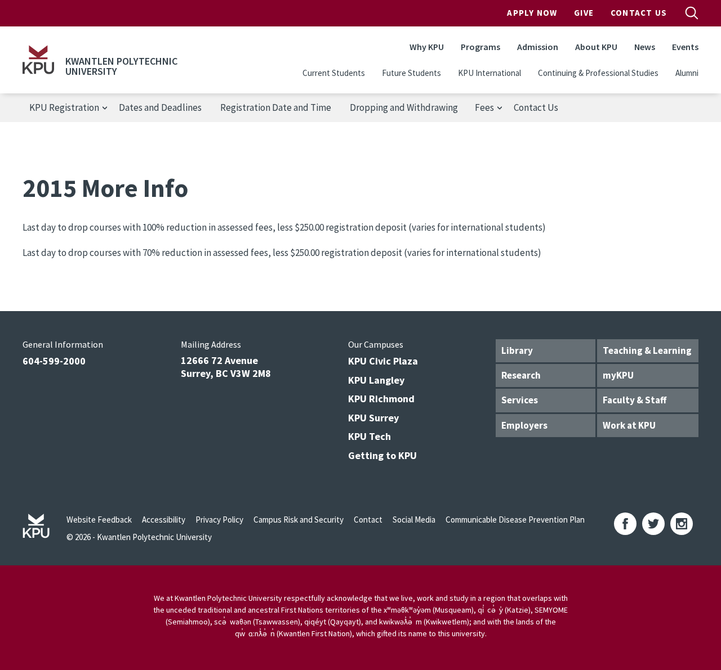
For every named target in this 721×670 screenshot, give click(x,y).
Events (685, 46)
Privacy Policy (219, 519)
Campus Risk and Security (298, 519)
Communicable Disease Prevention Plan (515, 519)
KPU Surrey (373, 417)
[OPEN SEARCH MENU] (691, 13)
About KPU (596, 46)
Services (519, 400)
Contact (368, 519)
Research (521, 375)
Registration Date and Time (275, 107)
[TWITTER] (653, 523)
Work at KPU (629, 425)
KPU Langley (376, 380)
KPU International (489, 73)
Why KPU (427, 46)
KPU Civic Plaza (383, 360)
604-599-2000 (54, 360)
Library (517, 350)
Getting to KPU (382, 455)
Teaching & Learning (647, 350)
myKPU (618, 375)
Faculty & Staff (634, 400)
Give (584, 12)
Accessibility (163, 519)
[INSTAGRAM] (681, 523)
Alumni (686, 73)
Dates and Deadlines (160, 107)
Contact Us (639, 12)
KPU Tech (369, 436)
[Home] (38, 60)
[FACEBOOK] (625, 523)
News (644, 46)
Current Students (333, 73)
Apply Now (532, 12)
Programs (480, 46)
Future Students (411, 73)
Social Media (414, 519)
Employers (524, 425)
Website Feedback (99, 519)
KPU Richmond (381, 398)
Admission (537, 46)
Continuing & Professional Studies (598, 73)
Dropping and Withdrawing (404, 107)
